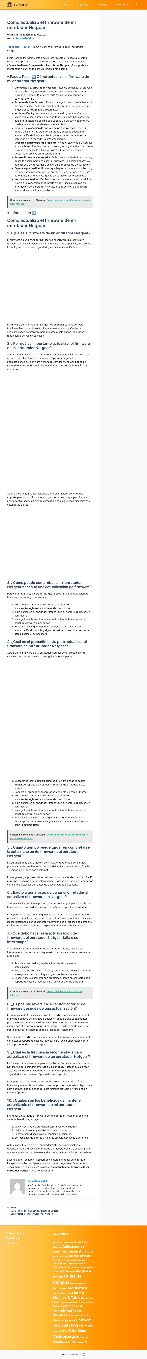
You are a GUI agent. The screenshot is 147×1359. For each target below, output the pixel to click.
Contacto (11, 1243)
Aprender (102, 4)
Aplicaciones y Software (65, 1252)
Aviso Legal (13, 1238)
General (72, 1271)
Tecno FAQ (82, 4)
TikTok (64, 1331)
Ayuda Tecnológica (60, 1256)
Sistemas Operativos (64, 1320)
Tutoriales (77, 1330)
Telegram (57, 1331)
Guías (65, 4)
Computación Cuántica (76, 1260)
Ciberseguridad (79, 1256)
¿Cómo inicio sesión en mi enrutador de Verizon (34, 1211)
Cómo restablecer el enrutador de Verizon (31, 1214)
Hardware (59, 1288)
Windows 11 (80, 1342)
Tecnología (86, 1325)
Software (84, 1320)
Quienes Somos (15, 1233)
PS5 (67, 1306)
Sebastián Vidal (25, 38)
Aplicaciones (73, 1246)
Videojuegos (66, 1336)
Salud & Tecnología (82, 1315)
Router (26, 46)
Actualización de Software (63, 1242)
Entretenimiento (72, 1267)
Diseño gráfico (75, 1263)
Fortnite (64, 1270)
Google (81, 1271)
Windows (120, 4)
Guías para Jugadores (78, 1283)
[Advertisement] (50, 273)
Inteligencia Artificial (63, 1293)
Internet (79, 1292)
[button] (136, 4)
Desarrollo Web (60, 1263)
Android (77, 1242)
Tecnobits (13, 46)
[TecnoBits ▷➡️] (17, 5)
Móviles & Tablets (68, 1297)
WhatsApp (84, 1337)
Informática (77, 1288)
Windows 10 (62, 1342)
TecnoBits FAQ (65, 1325)
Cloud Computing (59, 1260)
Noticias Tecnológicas (69, 1302)
